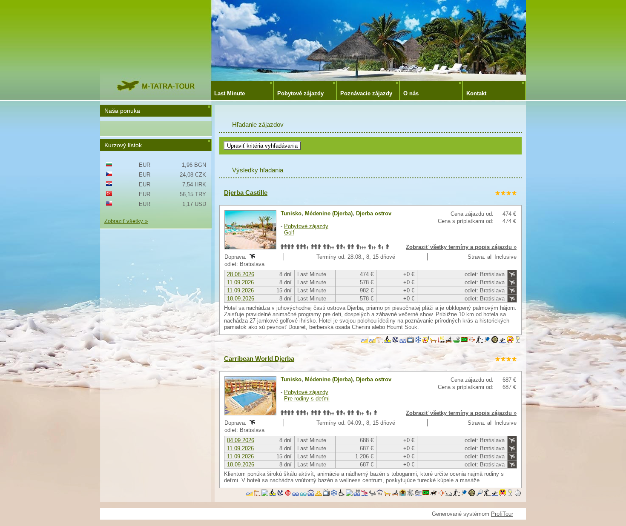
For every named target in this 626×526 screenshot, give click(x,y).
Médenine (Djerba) (329, 213)
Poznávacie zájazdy (366, 93)
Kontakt (476, 93)
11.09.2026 (240, 282)
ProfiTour (502, 514)
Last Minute (229, 93)
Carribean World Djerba (259, 358)
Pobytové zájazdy (300, 93)
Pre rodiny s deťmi (307, 398)
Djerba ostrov (373, 213)
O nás (411, 93)
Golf (289, 232)
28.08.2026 (240, 274)
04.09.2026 (240, 440)
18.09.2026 (240, 298)
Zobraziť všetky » (126, 221)
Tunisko (291, 213)
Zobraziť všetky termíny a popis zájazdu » (461, 247)
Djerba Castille (245, 192)
